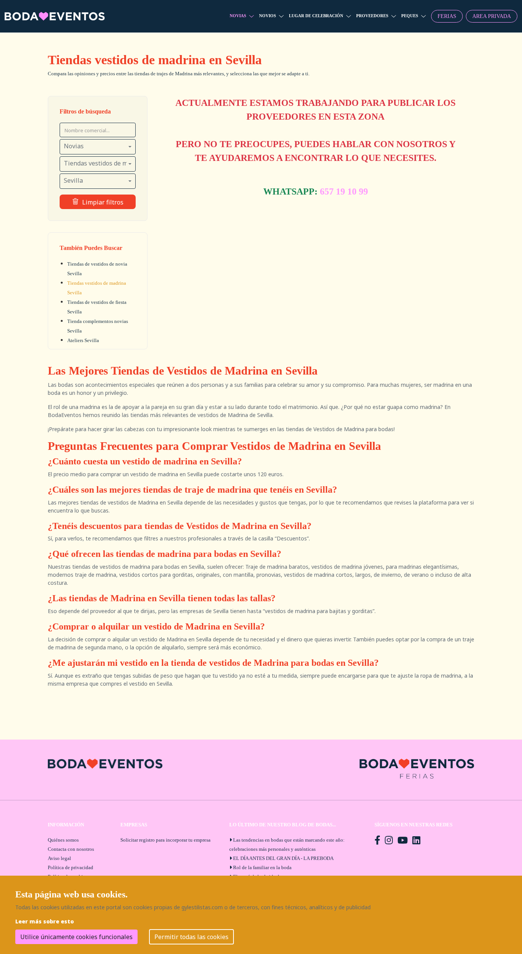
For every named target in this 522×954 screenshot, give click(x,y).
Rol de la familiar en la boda (262, 867)
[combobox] (97, 147)
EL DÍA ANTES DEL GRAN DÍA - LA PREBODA (283, 858)
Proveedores (372, 15)
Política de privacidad (70, 867)
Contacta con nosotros (71, 849)
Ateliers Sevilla (83, 340)
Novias (238, 15)
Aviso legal (59, 858)
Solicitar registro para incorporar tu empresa (165, 840)
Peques (409, 15)
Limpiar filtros (102, 202)
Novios (267, 15)
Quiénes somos (63, 840)
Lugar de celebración (316, 15)
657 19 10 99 (344, 191)
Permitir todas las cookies (191, 937)
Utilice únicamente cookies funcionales (76, 937)
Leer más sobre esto (44, 921)
